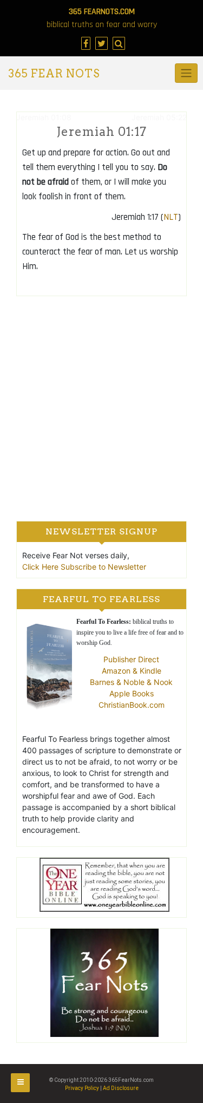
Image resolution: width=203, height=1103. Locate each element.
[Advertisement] (101, 408)
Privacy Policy (82, 1088)
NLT (170, 217)
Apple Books (131, 693)
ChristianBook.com (132, 704)
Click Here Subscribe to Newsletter (84, 566)
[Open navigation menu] (20, 1082)
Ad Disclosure (121, 1088)
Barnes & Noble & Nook (131, 682)
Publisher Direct (131, 659)
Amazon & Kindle (131, 670)
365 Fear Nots (54, 73)
